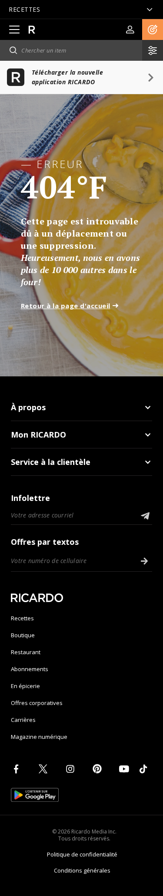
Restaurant (25, 652)
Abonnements (29, 669)
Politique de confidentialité (82, 854)
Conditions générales (82, 870)
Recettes (22, 618)
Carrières (23, 720)
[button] (152, 29)
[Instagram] (72, 769)
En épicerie (25, 686)
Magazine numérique (39, 737)
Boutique (23, 635)
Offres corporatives (37, 703)
